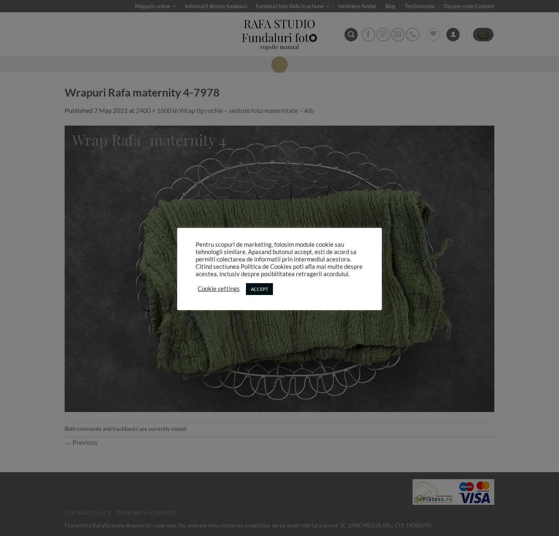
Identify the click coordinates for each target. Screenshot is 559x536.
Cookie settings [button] (219, 288)
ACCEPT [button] (259, 289)
